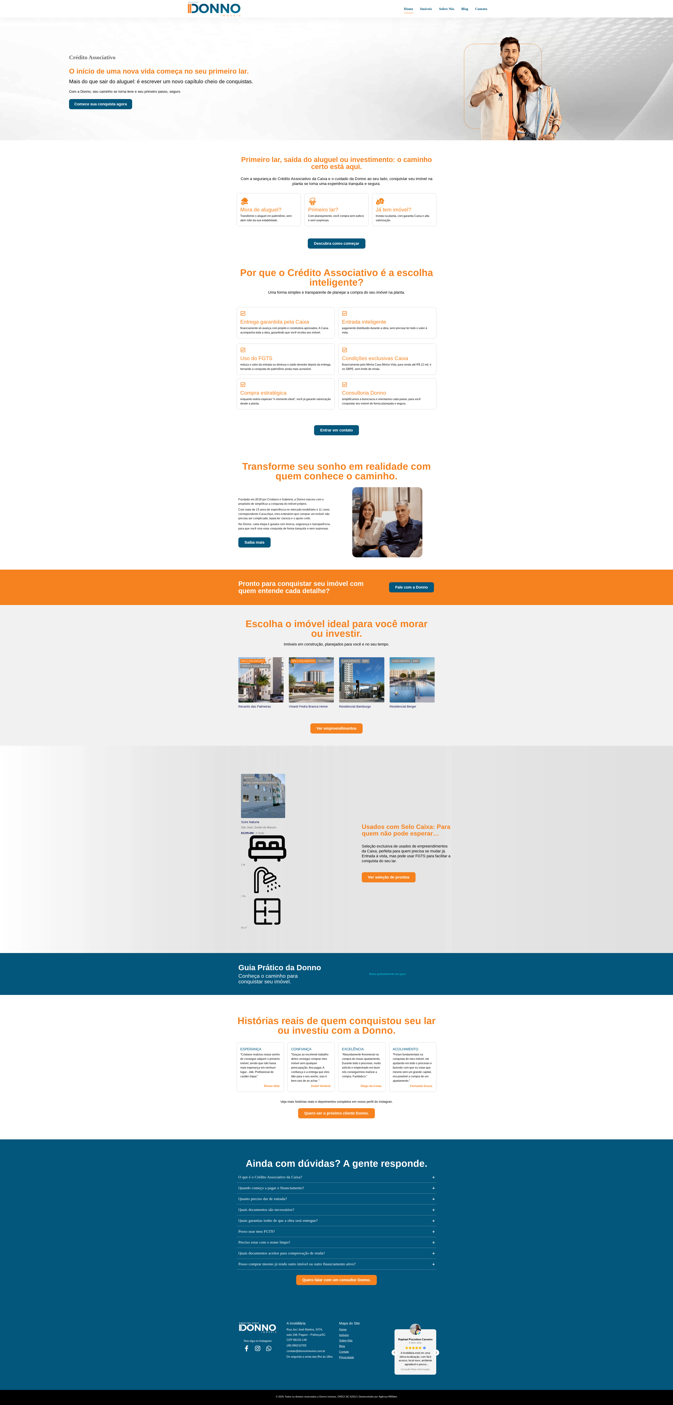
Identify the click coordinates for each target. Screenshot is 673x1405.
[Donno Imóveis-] (214, 9)
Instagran (385, 1101)
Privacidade (346, 1357)
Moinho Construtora (308, 657)
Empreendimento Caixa (311, 773)
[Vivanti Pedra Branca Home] (311, 679)
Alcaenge (276, 657)
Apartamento (275, 773)
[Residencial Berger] (412, 679)
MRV (336, 657)
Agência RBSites (388, 1396)
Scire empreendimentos (366, 657)
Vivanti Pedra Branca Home (308, 706)
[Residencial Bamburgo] (361, 679)
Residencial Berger (403, 706)
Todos (255, 657)
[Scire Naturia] (263, 796)
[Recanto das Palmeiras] (261, 679)
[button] (436, 1352)
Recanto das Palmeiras (254, 706)
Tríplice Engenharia (407, 657)
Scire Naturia (250, 822)
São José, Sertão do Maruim (258, 827)
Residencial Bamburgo (355, 706)
